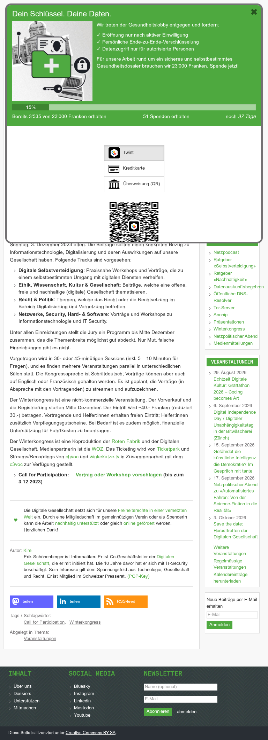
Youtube (82, 716)
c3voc (16, 464)
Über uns (23, 687)
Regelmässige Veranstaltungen (230, 564)
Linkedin (82, 701)
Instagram (84, 694)
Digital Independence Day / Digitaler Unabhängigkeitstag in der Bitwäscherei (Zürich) (235, 426)
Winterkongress (85, 623)
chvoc (72, 457)
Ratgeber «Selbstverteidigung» (235, 263)
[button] (31, 601)
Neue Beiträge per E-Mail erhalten (232, 603)
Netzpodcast (226, 253)
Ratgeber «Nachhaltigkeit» (230, 277)
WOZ (97, 449)
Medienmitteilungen (233, 344)
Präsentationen (229, 322)
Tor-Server (224, 308)
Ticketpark (168, 449)
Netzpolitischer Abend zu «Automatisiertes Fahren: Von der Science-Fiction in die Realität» (236, 498)
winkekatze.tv (104, 457)
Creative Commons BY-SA (91, 733)
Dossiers (22, 694)
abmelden (186, 712)
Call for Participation (44, 623)
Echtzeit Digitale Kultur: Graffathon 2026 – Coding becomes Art (232, 389)
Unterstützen (26, 701)
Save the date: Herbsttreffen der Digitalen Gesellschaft (236, 530)
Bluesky (82, 687)
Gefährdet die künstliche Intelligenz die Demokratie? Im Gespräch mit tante (235, 462)
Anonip (221, 315)
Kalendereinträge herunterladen (230, 578)
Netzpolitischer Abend (236, 337)
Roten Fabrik (126, 441)
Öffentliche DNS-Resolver (231, 297)
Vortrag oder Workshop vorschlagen (119, 475)
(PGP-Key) (138, 577)
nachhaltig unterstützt (77, 524)
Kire (27, 551)
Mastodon (84, 708)
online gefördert (139, 524)
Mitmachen (25, 708)
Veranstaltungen (40, 639)
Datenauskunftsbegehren (239, 287)
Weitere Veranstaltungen (230, 551)
